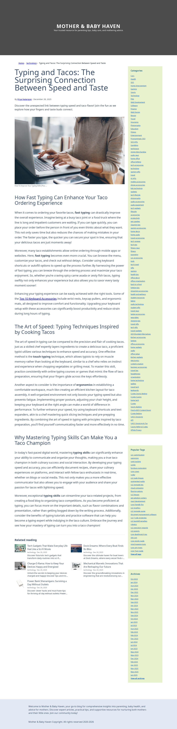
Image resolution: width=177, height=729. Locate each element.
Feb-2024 (134, 635)
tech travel (135, 264)
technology (31, 63)
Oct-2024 (134, 619)
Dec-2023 (134, 639)
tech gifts (134, 327)
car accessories (137, 258)
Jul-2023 (134, 625)
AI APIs (133, 178)
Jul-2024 (134, 645)
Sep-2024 (134, 615)
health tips (135, 274)
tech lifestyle (135, 195)
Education (134, 129)
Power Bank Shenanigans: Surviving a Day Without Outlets (47, 583)
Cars (132, 76)
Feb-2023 (134, 632)
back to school (136, 284)
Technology (135, 96)
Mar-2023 (134, 609)
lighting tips (135, 288)
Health (133, 79)
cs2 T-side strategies (139, 518)
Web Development (138, 102)
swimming (135, 458)
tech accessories (137, 165)
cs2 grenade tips (137, 485)
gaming (133, 271)
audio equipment (137, 205)
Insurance (134, 122)
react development (138, 501)
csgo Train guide (137, 551)
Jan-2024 (134, 582)
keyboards (135, 390)
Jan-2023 (134, 622)
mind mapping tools (138, 544)
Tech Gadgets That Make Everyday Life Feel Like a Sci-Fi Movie (47, 547)
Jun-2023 (134, 648)
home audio (135, 235)
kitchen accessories (138, 337)
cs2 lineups (135, 494)
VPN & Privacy (136, 430)
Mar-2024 (134, 599)
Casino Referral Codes (139, 427)
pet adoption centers (139, 498)
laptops (133, 341)
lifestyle (134, 211)
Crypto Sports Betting (139, 394)
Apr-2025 (134, 665)
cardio (133, 465)
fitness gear (135, 248)
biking (133, 301)
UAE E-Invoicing (137, 417)
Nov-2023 (134, 612)
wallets (133, 384)
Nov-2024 (134, 595)
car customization (137, 455)
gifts (132, 268)
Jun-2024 (134, 642)
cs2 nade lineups (137, 478)
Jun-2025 (134, 675)
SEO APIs (134, 142)
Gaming (134, 89)
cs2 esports (135, 531)
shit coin (134, 538)
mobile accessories (138, 182)
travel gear (135, 311)
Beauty (133, 115)
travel (133, 175)
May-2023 (134, 655)
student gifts (135, 307)
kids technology (137, 188)
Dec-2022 (134, 592)
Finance (134, 109)
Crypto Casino (136, 397)
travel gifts (135, 324)
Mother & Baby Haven (88, 26)
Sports (133, 92)
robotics (134, 524)
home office (135, 158)
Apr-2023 (134, 589)
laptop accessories (138, 314)
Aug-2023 (134, 629)
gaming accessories (138, 228)
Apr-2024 (134, 605)
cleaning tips (135, 225)
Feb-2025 (134, 662)
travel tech (135, 387)
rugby (133, 475)
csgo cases (135, 471)
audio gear (135, 155)
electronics (135, 360)
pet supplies (135, 221)
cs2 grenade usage (138, 511)
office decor (135, 278)
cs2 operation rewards (139, 528)
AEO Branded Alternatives (141, 334)
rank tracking (136, 461)
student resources (138, 297)
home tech (135, 400)
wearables (135, 317)
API (132, 420)
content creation (137, 364)
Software (134, 105)
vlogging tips (135, 321)
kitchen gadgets (137, 357)
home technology (137, 380)
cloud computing (137, 488)
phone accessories (138, 185)
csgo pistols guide (137, 541)
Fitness (133, 132)
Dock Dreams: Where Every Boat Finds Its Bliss (103, 547)
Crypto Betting (136, 413)
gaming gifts (135, 172)
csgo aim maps (136, 547)
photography (135, 198)
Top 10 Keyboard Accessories (38, 298)
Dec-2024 (134, 658)
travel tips (134, 370)
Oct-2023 (134, 579)
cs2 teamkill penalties (139, 521)
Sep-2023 (134, 602)
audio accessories (138, 201)
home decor (135, 231)
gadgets (134, 192)
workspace (135, 148)
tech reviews (135, 241)
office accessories (138, 344)
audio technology (137, 304)
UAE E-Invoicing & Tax (139, 423)
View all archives (138, 678)
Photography (135, 125)
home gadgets (136, 347)
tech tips (134, 245)
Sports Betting (136, 407)
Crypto (133, 403)
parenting (134, 254)
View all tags (136, 554)
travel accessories (138, 238)
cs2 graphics (135, 508)
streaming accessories (139, 291)
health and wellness (138, 294)
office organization (138, 281)
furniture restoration (138, 468)
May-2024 (134, 652)
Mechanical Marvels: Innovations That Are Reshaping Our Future (103, 565)
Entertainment (136, 135)
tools (132, 261)
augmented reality (138, 481)
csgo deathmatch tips (139, 534)
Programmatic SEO (138, 139)
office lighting (136, 162)
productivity (135, 218)
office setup (135, 354)
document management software (143, 514)
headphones (135, 374)
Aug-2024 (134, 586)
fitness (133, 251)
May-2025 (134, 672)
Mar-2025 (134, 668)
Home (21, 63)
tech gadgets (136, 208)
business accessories (139, 367)
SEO (132, 82)
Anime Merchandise (138, 152)
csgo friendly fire (137, 504)
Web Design (135, 112)
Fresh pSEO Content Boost (141, 410)
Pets (132, 99)
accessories (135, 215)
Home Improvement (138, 86)
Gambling (134, 145)
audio (133, 350)
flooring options (137, 491)
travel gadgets (136, 331)
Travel (133, 119)
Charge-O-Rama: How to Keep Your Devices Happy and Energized (45, 565)
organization (135, 377)
